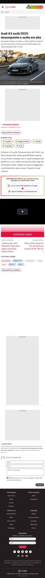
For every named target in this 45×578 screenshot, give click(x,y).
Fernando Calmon (11, 124)
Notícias (7, 12)
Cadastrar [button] (22, 547)
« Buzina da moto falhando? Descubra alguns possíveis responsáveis (10, 247)
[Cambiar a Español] (27, 555)
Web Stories (33, 524)
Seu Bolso (12, 264)
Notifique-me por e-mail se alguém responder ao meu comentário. (24, 479)
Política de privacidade (23, 575)
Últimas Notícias (11, 514)
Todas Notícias (6, 260)
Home (2, 12)
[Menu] (2, 7)
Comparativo (33, 499)
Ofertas (34, 528)
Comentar (40, 485)
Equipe (11, 499)
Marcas (34, 495)
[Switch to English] (22, 555)
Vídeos (21, 264)
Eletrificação (11, 528)
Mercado (40, 260)
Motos (11, 517)
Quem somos (11, 495)
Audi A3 (4, 264)
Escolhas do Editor (18, 260)
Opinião (33, 514)
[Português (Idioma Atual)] (18, 555)
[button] (35, 7)
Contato (11, 503)
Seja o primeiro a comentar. (11, 132)
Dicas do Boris (11, 521)
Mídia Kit (11, 506)
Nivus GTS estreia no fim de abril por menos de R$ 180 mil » (34, 247)
